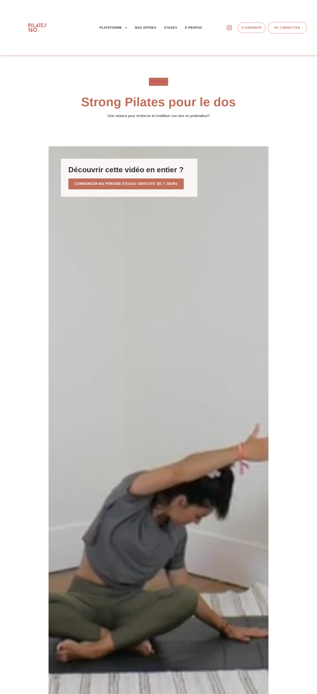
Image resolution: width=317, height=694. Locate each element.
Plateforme (111, 27)
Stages (170, 27)
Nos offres (146, 27)
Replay (158, 81)
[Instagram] (229, 28)
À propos (193, 27)
